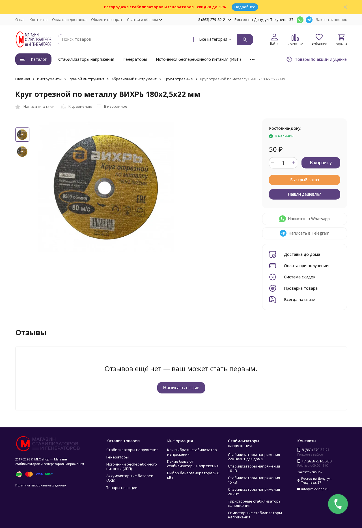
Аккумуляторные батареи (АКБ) (129, 478)
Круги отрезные (178, 78)
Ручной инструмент (86, 78)
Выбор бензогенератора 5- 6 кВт (193, 475)
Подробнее (244, 6)
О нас (20, 19)
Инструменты (49, 78)
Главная (22, 78)
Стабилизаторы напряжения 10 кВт (254, 468)
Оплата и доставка (69, 19)
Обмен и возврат (106, 19)
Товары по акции (121, 487)
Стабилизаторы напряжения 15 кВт (254, 480)
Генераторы (135, 59)
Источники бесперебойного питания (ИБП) (198, 59)
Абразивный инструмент (134, 78)
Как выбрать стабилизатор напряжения (192, 452)
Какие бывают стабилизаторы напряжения (193, 463)
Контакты (39, 19)
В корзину (321, 162)
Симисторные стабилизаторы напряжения (255, 515)
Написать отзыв (181, 387)
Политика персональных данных (40, 485)
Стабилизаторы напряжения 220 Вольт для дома (254, 457)
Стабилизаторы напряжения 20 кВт (254, 491)
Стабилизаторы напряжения (86, 59)
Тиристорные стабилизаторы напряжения (254, 503)
